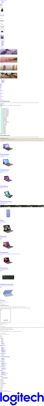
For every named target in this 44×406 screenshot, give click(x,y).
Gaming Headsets (3, 351)
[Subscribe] (6, 330)
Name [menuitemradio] (8, 105)
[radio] (0, 200)
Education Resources (4, 369)
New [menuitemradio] (6, 105)
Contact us (3, 373)
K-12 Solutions (3, 368)
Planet (1, 84)
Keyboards (3, 347)
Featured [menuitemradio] (2, 105)
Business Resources (4, 365)
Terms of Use (1, 391)
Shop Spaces (3, 362)
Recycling (3, 343)
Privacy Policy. (20, 331)
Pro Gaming (3, 358)
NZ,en (1, 4)
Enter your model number (3, 323)
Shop (0, 89)
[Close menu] (0, 5)
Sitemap (10, 391)
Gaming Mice (3, 350)
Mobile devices (1, 90)
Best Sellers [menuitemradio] (19, 105)
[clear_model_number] (6, 324)
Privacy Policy (4, 391)
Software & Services (4, 363)
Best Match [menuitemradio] (4, 105)
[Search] (0, 85)
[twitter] (1, 335)
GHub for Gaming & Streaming (5, 377)
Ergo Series (3, 355)
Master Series (3, 354)
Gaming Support (3, 372)
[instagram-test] (0, 335)
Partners (2, 364)
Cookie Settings (8, 391)
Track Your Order (3, 374)
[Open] (0, 87)
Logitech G (3, 1)
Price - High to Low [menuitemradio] (11, 105)
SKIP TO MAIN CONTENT (3, 0)
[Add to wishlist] (0, 207)
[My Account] (0, 86)
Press (2, 342)
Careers (2, 340)
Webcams (3, 348)
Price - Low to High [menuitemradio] (16, 105)
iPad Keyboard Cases (4, 349)
